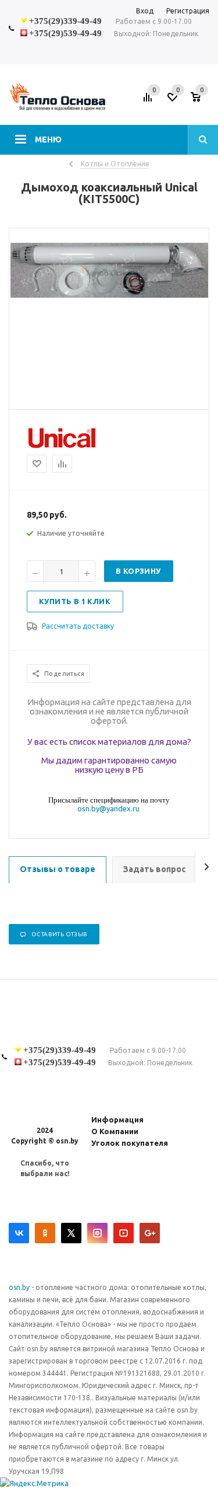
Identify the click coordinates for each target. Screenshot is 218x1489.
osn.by (20, 1287)
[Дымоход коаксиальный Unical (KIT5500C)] (109, 295)
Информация (117, 1119)
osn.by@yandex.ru (108, 808)
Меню (48, 139)
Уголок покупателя (129, 1143)
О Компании (114, 1131)
